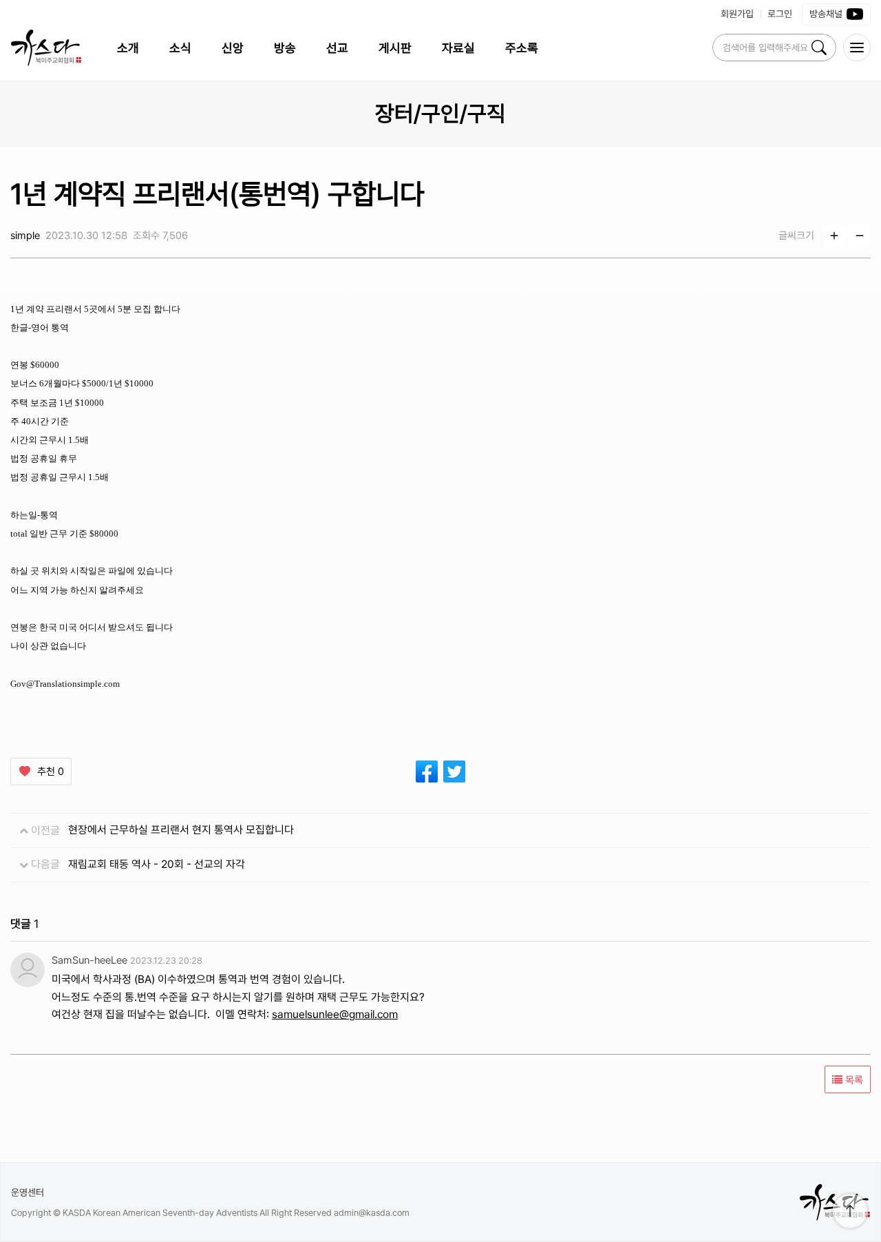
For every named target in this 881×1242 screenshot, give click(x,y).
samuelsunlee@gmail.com (335, 1014)
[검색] (819, 47)
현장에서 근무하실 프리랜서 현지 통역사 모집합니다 (181, 829)
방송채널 (825, 13)
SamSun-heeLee (89, 960)
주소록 (521, 48)
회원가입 (737, 13)
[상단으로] (850, 1211)
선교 (337, 48)
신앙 (233, 48)
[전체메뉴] (857, 47)
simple (25, 235)
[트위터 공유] (454, 771)
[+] (834, 236)
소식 (180, 48)
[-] (860, 236)
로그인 (779, 13)
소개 (128, 48)
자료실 (458, 48)
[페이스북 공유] (427, 771)
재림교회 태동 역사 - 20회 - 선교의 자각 (156, 864)
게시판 (395, 48)
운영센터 (27, 1192)
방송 (285, 48)
